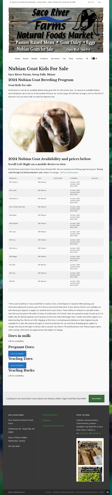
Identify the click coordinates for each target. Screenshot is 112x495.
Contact (101, 492)
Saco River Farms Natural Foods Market (63, 492)
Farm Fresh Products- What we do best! (87, 492)
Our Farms (48, 492)
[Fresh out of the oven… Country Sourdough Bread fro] (90, 453)
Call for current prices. (69, 172)
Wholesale (46, 420)
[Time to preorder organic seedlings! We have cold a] (90, 479)
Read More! (96, 399)
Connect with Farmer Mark (53, 425)
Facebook (96, 433)
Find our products (49, 415)
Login (99, 2)
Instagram (84, 433)
